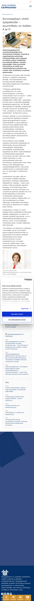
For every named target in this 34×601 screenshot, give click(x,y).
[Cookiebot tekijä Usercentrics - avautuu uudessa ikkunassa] (24, 280)
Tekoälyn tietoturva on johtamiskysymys (12, 406)
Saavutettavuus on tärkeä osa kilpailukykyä (14, 413)
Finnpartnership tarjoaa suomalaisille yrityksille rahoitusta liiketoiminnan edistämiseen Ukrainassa (16, 422)
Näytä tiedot (25, 308)
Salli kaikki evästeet (17, 314)
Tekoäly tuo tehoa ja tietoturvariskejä (11, 326)
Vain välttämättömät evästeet (17, 320)
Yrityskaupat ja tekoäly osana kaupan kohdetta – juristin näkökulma (14, 398)
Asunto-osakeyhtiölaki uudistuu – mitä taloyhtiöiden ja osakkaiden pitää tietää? (16, 389)
